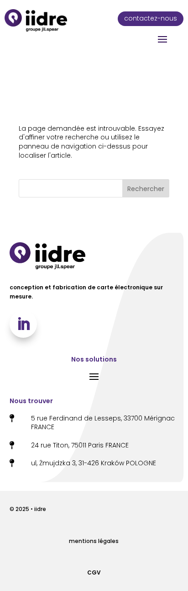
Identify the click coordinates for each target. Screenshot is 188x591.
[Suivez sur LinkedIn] (23, 324)
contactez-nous (150, 18)
